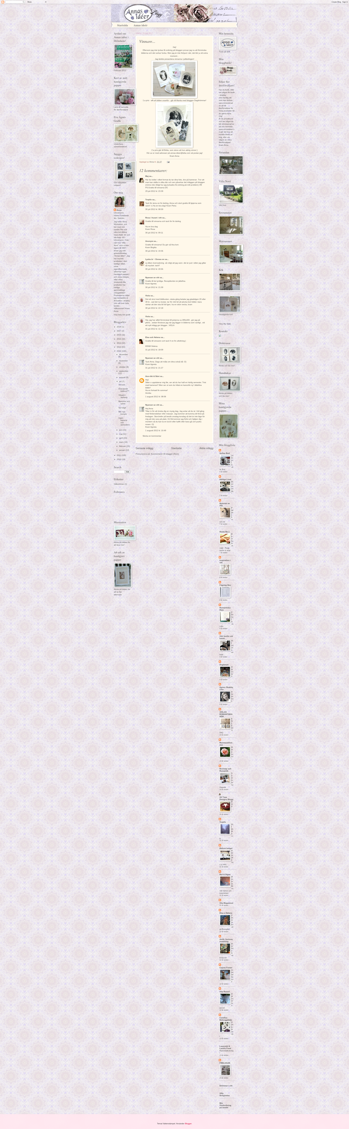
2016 (119, 335)
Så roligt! (122, 408)
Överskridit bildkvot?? (123, 390)
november (123, 361)
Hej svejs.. (232, 671)
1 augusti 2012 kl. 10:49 (155, 431)
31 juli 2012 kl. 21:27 (154, 368)
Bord (232, 804)
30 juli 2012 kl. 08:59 (154, 209)
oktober (122, 367)
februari (122, 446)
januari (122, 450)
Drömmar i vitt (225, 1086)
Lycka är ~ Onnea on (154, 259)
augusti (122, 377)
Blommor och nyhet (124, 402)
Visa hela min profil (122, 315)
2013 (119, 347)
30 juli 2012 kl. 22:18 (154, 308)
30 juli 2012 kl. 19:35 (154, 251)
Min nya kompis (122, 413)
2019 (119, 327)
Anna (119, 210)
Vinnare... (122, 385)
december (123, 354)
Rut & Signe (225, 874)
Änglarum (223, 665)
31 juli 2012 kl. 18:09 (154, 350)
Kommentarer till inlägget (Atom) (165, 454)
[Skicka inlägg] (168, 162)
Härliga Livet (225, 479)
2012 (119, 351)
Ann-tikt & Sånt (152, 376)
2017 (119, 331)
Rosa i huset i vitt (153, 218)
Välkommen (119, 484)
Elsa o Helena (225, 913)
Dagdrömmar (200, 100)
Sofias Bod (224, 453)
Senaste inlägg (144, 448)
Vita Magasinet (226, 903)
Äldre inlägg (206, 448)
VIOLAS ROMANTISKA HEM (225, 714)
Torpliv (148, 200)
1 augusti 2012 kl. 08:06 (155, 397)
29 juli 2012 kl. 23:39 (154, 191)
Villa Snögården (224, 1094)
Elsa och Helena (152, 337)
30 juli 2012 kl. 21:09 (154, 287)
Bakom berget (225, 848)
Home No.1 (224, 532)
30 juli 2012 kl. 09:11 (154, 233)
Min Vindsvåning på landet (225, 1105)
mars (121, 442)
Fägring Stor (225, 585)
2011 (119, 455)
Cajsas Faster (225, 968)
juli (120, 381)
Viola (147, 296)
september (123, 371)
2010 (119, 459)
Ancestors (232, 696)
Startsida (122, 25)
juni (121, 430)
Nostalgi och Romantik (225, 770)
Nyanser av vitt (152, 278)
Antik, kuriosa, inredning (226, 940)
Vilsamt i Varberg (122, 396)
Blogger (188, 1124)
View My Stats (225, 324)
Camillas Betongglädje (225, 1019)
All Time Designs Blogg (226, 798)
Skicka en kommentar (152, 436)
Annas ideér (140, 25)
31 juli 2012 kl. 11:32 (154, 329)
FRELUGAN (224, 1063)
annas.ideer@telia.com (180, 153)
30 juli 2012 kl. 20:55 (154, 269)
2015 (119, 339)
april (121, 438)
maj (121, 434)
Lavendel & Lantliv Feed (225, 1047)
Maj (147, 176)
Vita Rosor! (224, 992)
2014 (119, 343)
